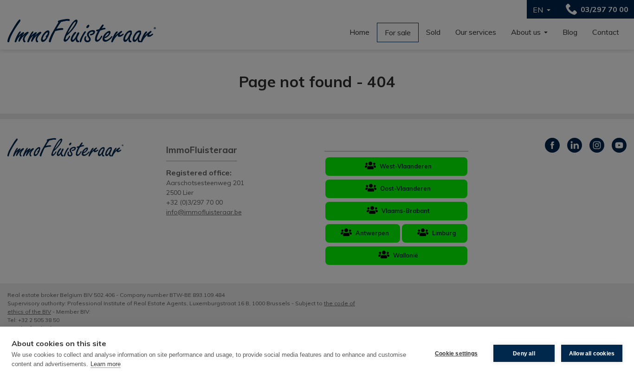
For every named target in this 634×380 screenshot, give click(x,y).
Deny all (524, 353)
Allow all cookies (592, 353)
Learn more (106, 364)
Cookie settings (456, 353)
